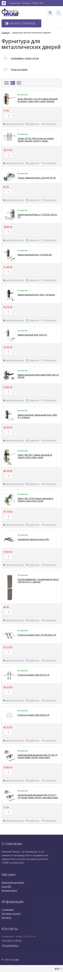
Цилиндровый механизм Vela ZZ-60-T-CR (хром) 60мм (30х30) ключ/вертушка (38, 796)
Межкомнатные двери (13, 882)
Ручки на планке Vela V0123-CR (33, 674)
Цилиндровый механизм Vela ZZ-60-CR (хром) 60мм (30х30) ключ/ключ (37, 756)
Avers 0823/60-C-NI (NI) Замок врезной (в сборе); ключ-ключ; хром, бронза (37, 100)
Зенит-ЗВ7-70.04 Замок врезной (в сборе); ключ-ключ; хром (35, 499)
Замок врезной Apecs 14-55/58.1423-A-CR (37, 215)
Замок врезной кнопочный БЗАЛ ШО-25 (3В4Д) (38, 376)
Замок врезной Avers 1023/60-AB (35, 254)
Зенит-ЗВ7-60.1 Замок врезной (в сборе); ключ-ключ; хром (35, 456)
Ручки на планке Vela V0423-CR (33, 714)
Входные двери (9, 890)
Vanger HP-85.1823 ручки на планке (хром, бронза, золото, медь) (36, 139)
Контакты (6, 917)
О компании (8, 909)
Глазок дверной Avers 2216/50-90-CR (37, 177)
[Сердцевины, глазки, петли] (20, 61)
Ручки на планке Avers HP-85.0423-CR (37, 634)
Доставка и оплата (11, 913)
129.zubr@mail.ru (10, 945)
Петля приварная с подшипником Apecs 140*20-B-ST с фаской (38, 580)
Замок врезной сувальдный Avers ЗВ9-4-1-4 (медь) (37, 416)
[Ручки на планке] (15, 72)
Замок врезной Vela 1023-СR (32, 334)
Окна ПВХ (6, 886)
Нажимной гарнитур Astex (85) (33, 539)
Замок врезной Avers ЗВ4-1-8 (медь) (36, 294)
